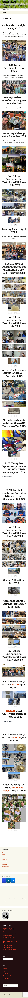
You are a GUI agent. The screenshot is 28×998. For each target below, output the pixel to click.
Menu (3, 12)
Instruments (4, 861)
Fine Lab (10, 710)
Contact (3, 869)
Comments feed (7, 975)
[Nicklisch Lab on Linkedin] (8, 880)
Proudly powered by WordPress (9, 995)
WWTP (15, 684)
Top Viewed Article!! (7, 945)
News (3, 852)
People (3, 854)
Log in (4, 971)
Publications (4, 859)
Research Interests (6, 857)
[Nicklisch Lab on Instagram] (4, 880)
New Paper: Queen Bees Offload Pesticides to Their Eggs (9, 930)
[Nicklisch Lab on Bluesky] (13, 880)
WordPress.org (6, 978)
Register (5, 968)
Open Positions (5, 866)
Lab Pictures (4, 864)
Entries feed (6, 973)
